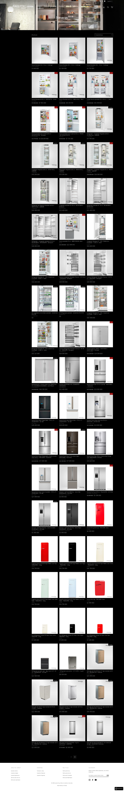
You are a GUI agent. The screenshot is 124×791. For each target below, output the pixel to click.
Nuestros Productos (41, 773)
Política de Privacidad (67, 775)
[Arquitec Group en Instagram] (89, 780)
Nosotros (39, 6)
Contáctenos (40, 8)
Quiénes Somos (14, 770)
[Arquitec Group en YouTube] (96, 780)
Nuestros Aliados (14, 773)
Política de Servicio (67, 773)
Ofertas (96, 6)
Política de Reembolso (67, 777)
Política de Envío (66, 770)
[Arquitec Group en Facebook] (93, 780)
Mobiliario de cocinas (50, 6)
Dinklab (65, 785)
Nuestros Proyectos (64, 6)
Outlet (82, 6)
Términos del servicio (15, 777)
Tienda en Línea (40, 770)
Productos (75, 6)
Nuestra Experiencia (15, 775)
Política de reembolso (15, 780)
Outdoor (89, 6)
